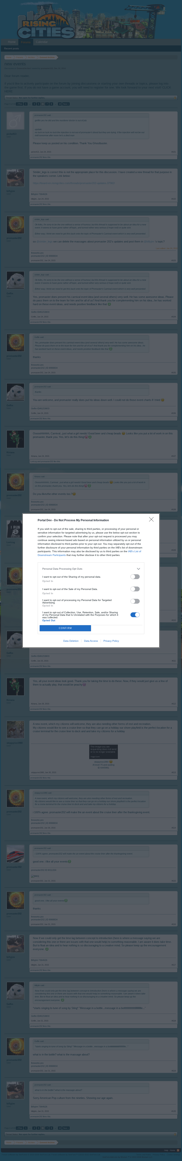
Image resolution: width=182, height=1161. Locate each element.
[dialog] (91, 581)
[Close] (152, 520)
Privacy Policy (111, 640)
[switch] (135, 576)
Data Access (91, 640)
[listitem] (91, 569)
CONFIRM (65, 628)
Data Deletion (71, 640)
